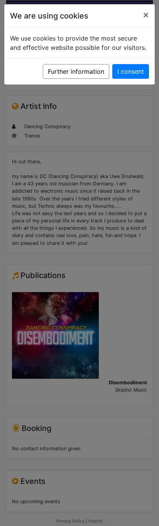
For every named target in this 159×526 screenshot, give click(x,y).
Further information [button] (76, 71)
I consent (130, 71)
